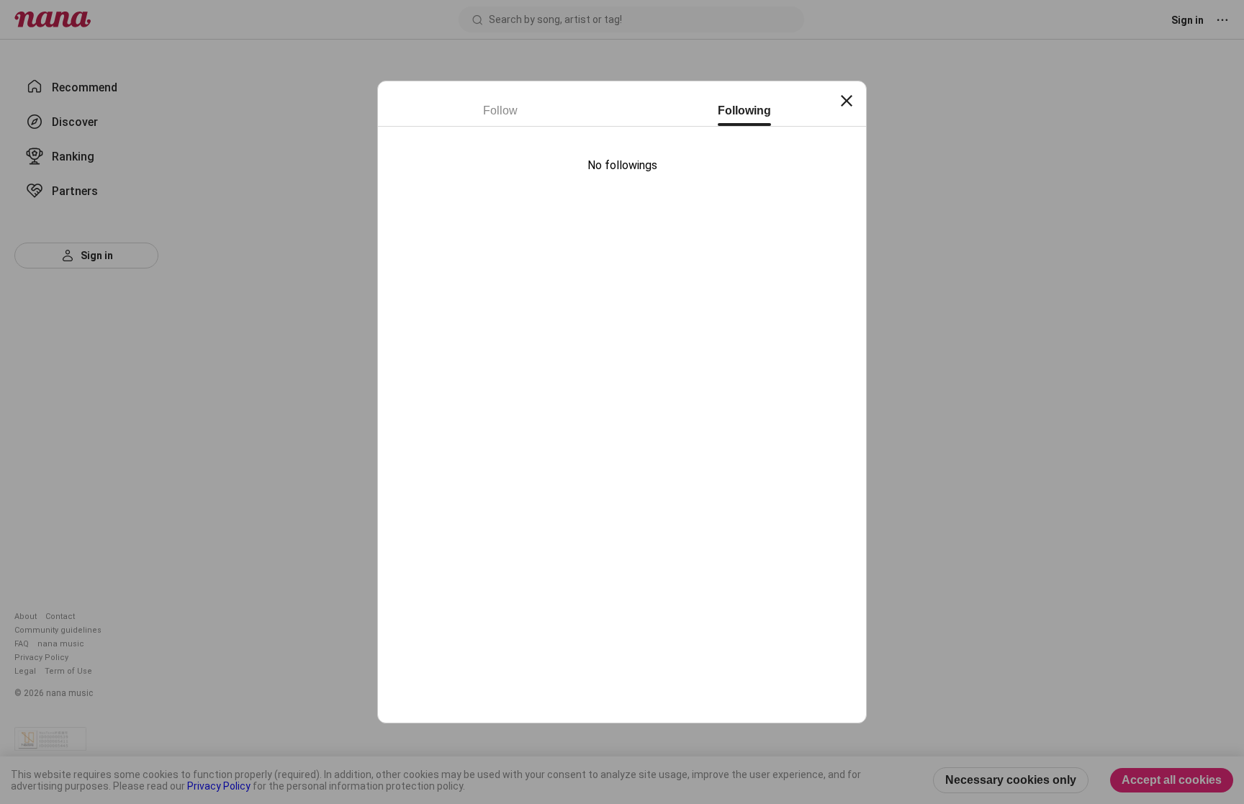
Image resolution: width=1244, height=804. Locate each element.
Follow (500, 110)
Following (744, 110)
